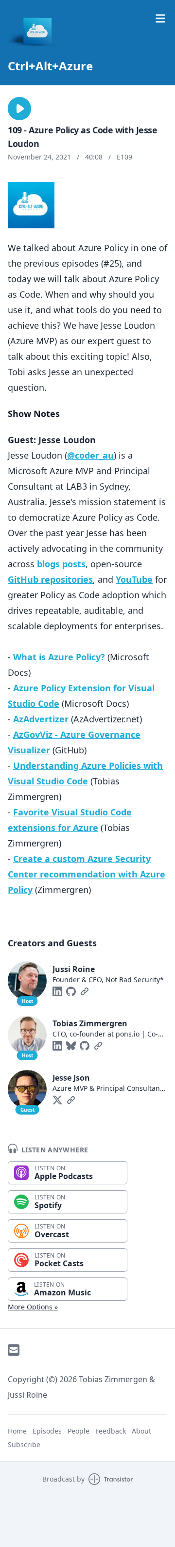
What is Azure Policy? (59, 657)
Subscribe (24, 1444)
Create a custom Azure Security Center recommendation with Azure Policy (86, 874)
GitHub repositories (50, 579)
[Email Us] (13, 1350)
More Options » (33, 1306)
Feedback (110, 1430)
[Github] (71, 991)
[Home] (87, 31)
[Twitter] (57, 1100)
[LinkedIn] (57, 991)
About (141, 1430)
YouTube (134, 579)
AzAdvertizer (41, 719)
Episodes (47, 1430)
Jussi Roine (73, 969)
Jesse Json (71, 1077)
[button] (19, 108)
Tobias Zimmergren (89, 1023)
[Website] (84, 991)
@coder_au (90, 455)
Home (17, 1430)
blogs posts (61, 564)
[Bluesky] (71, 1046)
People (78, 1430)
